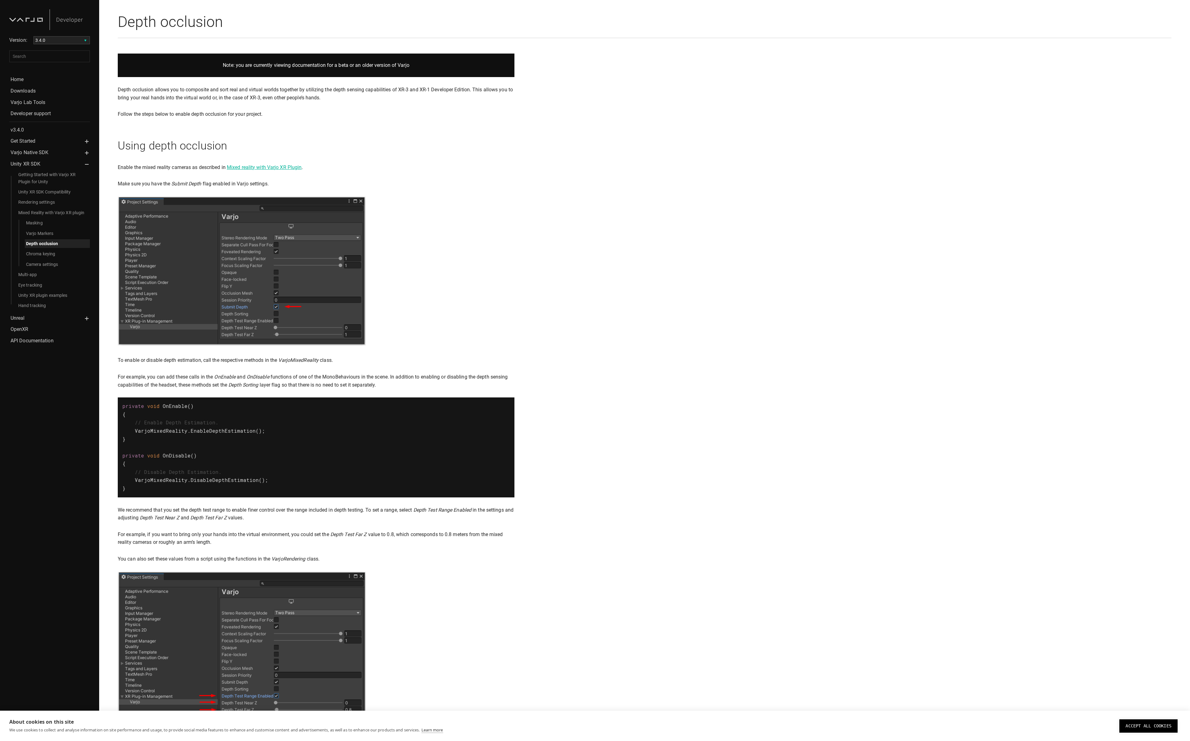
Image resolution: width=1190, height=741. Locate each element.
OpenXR (20, 329)
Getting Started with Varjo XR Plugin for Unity (47, 178)
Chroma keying (40, 253)
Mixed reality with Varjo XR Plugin (264, 167)
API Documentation (32, 341)
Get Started (23, 141)
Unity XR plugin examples (42, 295)
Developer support (31, 113)
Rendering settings (36, 202)
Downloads (23, 91)
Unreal (18, 318)
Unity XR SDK (25, 164)
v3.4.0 (17, 130)
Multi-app (27, 274)
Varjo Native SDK (30, 152)
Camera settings (42, 264)
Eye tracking (30, 285)
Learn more (432, 730)
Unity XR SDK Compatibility (44, 191)
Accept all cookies (1148, 725)
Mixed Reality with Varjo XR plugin (51, 212)
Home (17, 79)
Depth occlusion (42, 243)
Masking (34, 222)
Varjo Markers (39, 233)
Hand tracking (32, 305)
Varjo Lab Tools (28, 102)
